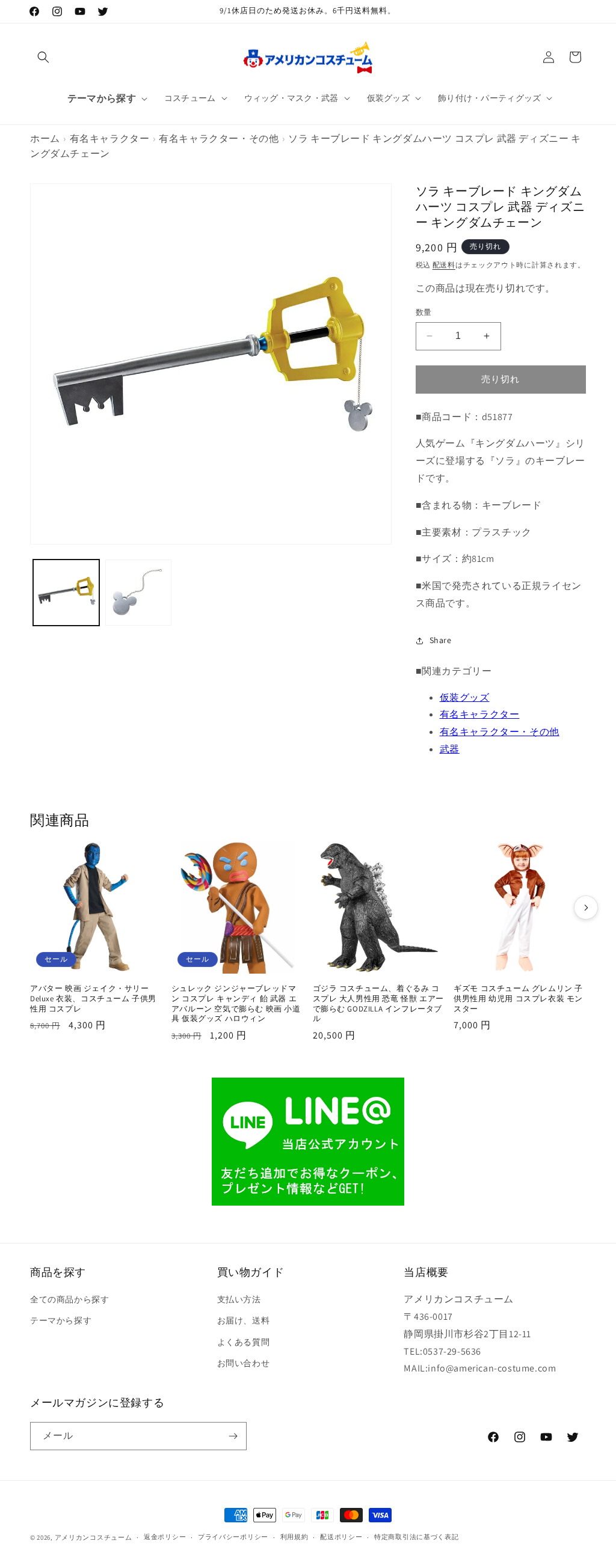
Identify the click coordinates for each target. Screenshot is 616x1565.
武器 (450, 749)
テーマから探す (60, 1320)
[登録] (233, 1436)
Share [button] (441, 640)
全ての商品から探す (69, 1299)
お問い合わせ (243, 1363)
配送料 (444, 264)
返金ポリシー (165, 1537)
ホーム (45, 138)
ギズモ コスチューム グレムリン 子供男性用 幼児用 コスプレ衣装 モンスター (518, 999)
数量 (424, 312)
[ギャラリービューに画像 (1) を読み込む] (66, 593)
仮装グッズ (465, 697)
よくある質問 (243, 1342)
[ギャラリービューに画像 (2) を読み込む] (138, 593)
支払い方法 (239, 1299)
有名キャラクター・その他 (219, 138)
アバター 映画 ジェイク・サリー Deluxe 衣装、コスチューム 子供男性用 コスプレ (93, 999)
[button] (43, 57)
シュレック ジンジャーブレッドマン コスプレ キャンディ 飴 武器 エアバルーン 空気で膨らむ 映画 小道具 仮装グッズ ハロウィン (236, 1004)
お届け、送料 (243, 1320)
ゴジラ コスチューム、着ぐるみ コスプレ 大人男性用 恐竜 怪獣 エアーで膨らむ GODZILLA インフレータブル (378, 1004)
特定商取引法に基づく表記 (416, 1537)
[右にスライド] (586, 907)
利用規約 (294, 1537)
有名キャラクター (110, 138)
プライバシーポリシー (233, 1537)
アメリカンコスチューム (93, 1537)
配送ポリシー (341, 1537)
